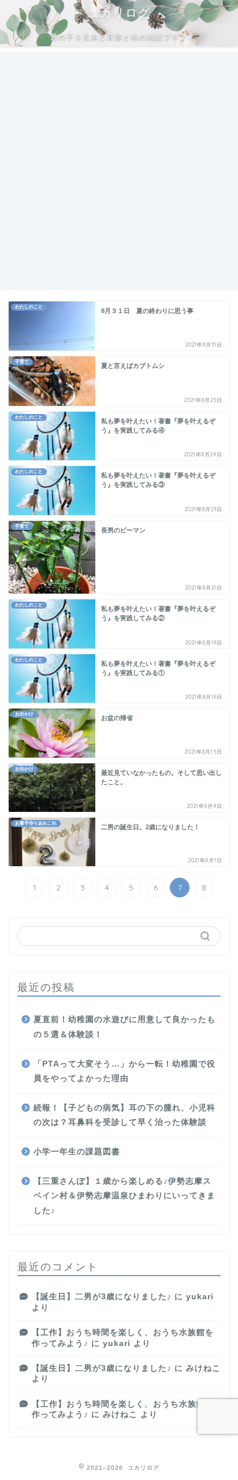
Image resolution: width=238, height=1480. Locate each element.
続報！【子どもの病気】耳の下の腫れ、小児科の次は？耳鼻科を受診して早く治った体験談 (124, 1115)
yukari (200, 1296)
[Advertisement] (119, 171)
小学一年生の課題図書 (77, 1151)
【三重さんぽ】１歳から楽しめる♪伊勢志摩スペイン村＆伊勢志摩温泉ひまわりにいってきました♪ (124, 1196)
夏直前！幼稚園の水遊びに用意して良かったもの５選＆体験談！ (124, 1027)
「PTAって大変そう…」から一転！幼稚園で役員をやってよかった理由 (124, 1071)
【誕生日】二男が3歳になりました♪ (102, 1296)
